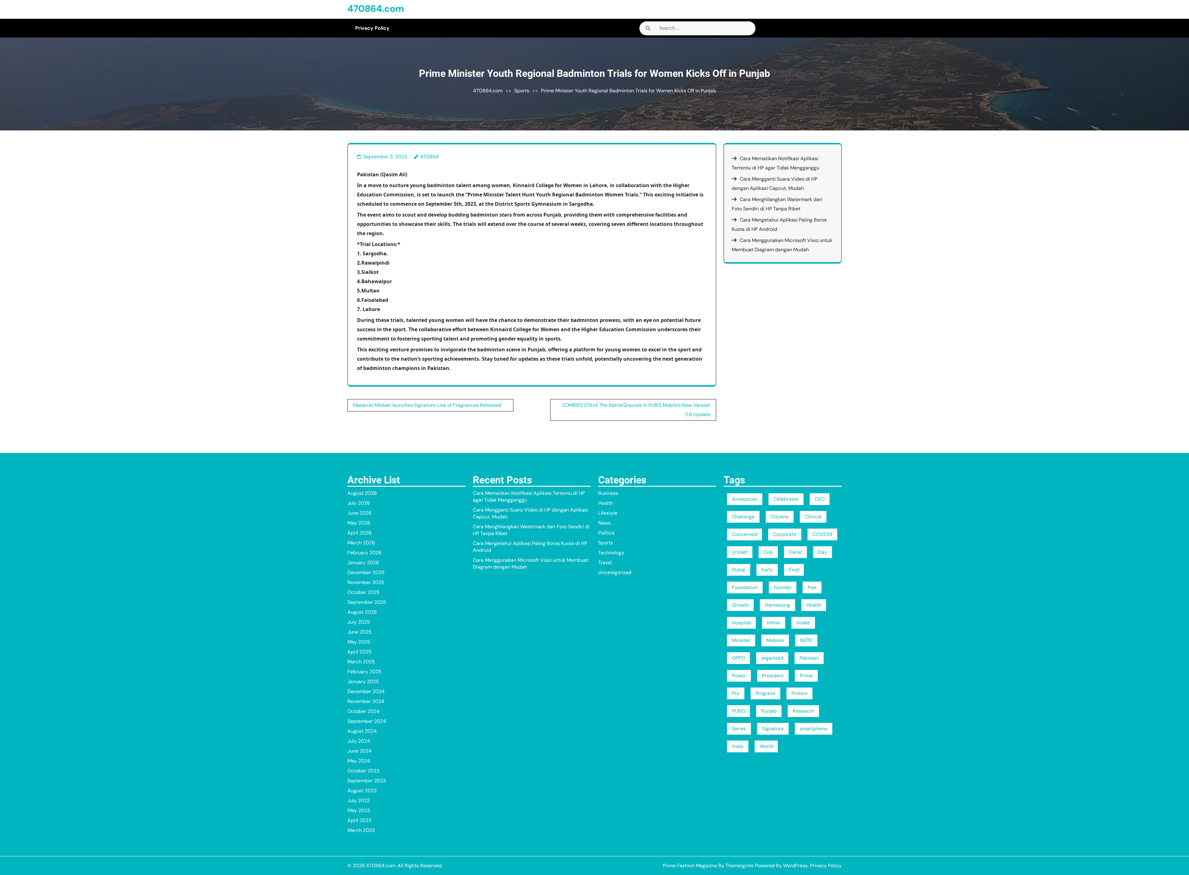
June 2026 (359, 513)
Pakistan (809, 658)
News (604, 523)
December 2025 (366, 572)
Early (767, 569)
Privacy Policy (372, 28)
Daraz (795, 552)
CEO (820, 499)
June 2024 (359, 751)
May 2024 (358, 761)
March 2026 (361, 542)
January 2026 (363, 562)
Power (739, 675)
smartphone (813, 728)
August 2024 (362, 731)
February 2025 (364, 671)
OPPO (738, 658)
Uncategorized (614, 572)
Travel (605, 562)
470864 (429, 156)
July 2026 (358, 503)
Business (608, 493)
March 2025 (361, 661)
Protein (799, 693)
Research (803, 711)
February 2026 (364, 552)
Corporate (784, 534)
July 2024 (358, 741)
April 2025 (359, 652)
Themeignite (739, 865)
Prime (806, 675)
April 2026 (359, 533)
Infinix (773, 622)
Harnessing (777, 605)
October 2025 (363, 592)
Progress (765, 693)
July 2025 (358, 622)
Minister (741, 640)
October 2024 (363, 711)
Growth (740, 605)
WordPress (795, 865)
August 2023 (362, 790)
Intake (803, 622)
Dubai (738, 569)
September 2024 (366, 721)
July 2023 (358, 800)
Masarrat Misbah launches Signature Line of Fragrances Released (427, 405)
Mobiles (775, 640)
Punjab (769, 711)
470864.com (375, 8)
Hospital (741, 622)
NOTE (806, 640)
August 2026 (362, 493)
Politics (606, 533)
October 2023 (363, 770)
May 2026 (358, 523)
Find (794, 569)
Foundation (745, 587)
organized (772, 658)
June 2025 (359, 632)
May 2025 (358, 642)
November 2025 (365, 582)
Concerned (744, 534)
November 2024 (365, 701)
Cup (768, 552)
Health (605, 503)
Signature (773, 728)
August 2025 (362, 612)
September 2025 (366, 602)
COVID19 (822, 534)
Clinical (813, 516)
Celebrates (786, 499)
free (812, 587)
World (766, 746)
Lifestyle (607, 513)
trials (737, 746)
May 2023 (358, 810)
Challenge (743, 516)
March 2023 (361, 830)
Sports (521, 90)
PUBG (738, 711)
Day (822, 552)
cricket (739, 552)
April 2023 (359, 820)
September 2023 (366, 780)
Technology (611, 552)
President (773, 675)
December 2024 (366, 691)
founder (782, 587)
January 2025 (363, 681)
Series (739, 728)
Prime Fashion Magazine (690, 865)
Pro (735, 693)
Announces (744, 499)
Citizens (780, 516)
